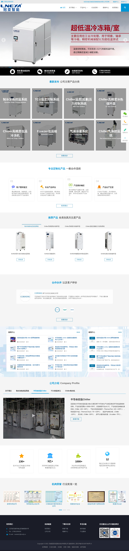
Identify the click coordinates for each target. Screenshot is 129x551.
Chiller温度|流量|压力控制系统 (95, 226)
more (78, 332)
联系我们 (64, 206)
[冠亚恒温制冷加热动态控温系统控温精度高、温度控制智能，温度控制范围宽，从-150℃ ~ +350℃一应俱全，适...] (20, 241)
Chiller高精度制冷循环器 (51, 226)
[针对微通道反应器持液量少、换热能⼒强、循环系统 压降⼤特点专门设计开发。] (79, 241)
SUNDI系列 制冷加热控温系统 (20, 254)
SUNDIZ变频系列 (49, 254)
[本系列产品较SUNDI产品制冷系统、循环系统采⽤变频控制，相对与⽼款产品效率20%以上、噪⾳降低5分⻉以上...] (50, 241)
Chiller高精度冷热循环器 (72, 226)
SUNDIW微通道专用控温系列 (79, 254)
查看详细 (76, 419)
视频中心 (116, 2)
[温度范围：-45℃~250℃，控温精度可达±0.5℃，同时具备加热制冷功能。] (108, 241)
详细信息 (20, 259)
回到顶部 (125, 140)
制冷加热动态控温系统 (31, 226)
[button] (124, 40)
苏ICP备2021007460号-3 (83, 543)
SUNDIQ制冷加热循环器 (108, 254)
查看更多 (64, 156)
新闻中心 (124, 2)
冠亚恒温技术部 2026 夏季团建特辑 (28, 338)
